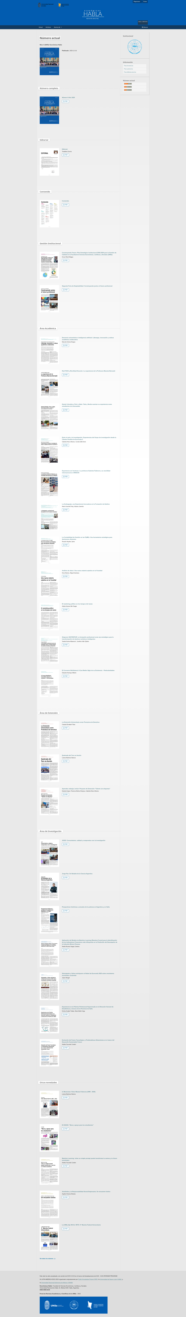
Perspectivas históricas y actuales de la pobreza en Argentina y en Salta (86, 907)
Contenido (65, 201)
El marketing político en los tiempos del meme (77, 604)
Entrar (145, 1)
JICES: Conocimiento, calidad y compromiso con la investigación (83, 840)
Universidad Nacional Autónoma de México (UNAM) (57, 1282)
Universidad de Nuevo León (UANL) (111, 1279)
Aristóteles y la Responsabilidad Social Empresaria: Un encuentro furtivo (86, 1191)
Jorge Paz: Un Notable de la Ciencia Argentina (77, 873)
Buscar (145, 27)
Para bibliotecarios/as (130, 72)
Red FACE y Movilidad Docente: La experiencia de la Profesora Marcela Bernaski (88, 371)
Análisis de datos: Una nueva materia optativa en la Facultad (82, 570)
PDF (66, 101)
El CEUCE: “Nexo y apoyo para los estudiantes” (78, 1125)
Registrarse (137, 1)
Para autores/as (128, 69)
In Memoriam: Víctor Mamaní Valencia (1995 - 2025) (78, 1091)
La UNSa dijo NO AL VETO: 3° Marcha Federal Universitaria (81, 1225)
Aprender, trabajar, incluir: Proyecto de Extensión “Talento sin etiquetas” (86, 788)
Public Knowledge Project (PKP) (88, 1279)
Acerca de (57, 27)
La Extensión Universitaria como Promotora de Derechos (80, 722)
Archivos (48, 27)
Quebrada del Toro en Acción (71, 755)
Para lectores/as (128, 65)
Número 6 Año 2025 (68, 97)
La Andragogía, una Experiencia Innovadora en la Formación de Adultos (86, 504)
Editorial (65, 149)
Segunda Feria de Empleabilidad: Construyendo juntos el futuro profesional (87, 286)
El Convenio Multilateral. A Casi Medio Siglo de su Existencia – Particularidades (88, 670)
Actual (41, 27)
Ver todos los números (46, 1258)
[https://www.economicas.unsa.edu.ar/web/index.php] (134, 46)
